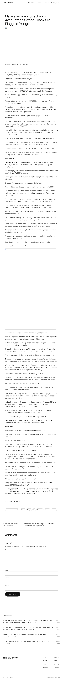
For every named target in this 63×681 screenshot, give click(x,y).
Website (7, 585)
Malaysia (23, 510)
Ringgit (29, 510)
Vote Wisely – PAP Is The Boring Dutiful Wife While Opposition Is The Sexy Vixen (39, 525)
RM (34, 510)
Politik (19, 64)
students (47, 510)
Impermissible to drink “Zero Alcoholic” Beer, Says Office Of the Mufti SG (26, 642)
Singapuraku (25, 64)
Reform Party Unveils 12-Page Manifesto (11, 525)
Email (7, 578)
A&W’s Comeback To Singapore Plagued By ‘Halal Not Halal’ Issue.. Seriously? (25, 635)
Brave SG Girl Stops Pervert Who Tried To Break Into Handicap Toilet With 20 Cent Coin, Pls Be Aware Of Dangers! (28, 621)
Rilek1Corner (8, 3)
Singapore (40, 510)
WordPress (57, 677)
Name (7, 570)
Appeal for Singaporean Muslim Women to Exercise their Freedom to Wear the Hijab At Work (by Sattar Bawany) (28, 628)
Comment (8, 550)
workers (54, 510)
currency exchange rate (12, 510)
